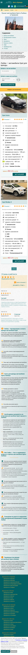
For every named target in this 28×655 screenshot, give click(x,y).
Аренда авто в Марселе (9, 610)
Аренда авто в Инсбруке (9, 627)
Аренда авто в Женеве (9, 636)
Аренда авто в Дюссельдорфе (11, 585)
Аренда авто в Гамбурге (9, 587)
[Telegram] (12, 6)
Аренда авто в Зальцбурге (10, 625)
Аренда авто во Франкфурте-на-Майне (12, 583)
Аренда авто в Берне (8, 634)
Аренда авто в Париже (9, 606)
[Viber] (9, 6)
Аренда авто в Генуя (8, 597)
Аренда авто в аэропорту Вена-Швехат (13, 622)
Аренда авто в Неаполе (9, 601)
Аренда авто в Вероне (9, 599)
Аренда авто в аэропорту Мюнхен (11, 582)
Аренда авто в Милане (9, 596)
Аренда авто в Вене (8, 620)
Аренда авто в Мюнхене (9, 580)
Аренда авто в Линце (8, 624)
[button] (8, 72)
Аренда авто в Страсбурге (10, 615)
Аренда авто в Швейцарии (9, 633)
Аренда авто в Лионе (8, 608)
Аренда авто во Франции (8, 605)
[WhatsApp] (15, 6)
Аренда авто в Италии (8, 590)
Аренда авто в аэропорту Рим (10, 594)
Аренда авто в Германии (8, 576)
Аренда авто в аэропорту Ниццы (11, 611)
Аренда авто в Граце (8, 629)
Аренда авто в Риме (8, 592)
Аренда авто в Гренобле (9, 613)
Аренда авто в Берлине (9, 578)
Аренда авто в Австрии (8, 618)
